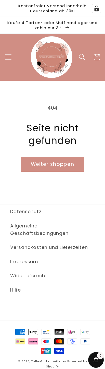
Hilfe (15, 290)
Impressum (24, 261)
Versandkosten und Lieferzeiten (49, 247)
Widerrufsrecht (28, 275)
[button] (8, 57)
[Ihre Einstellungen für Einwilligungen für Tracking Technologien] (96, 8)
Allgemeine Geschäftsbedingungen (39, 229)
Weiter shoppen (52, 164)
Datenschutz (26, 211)
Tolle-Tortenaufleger (48, 361)
